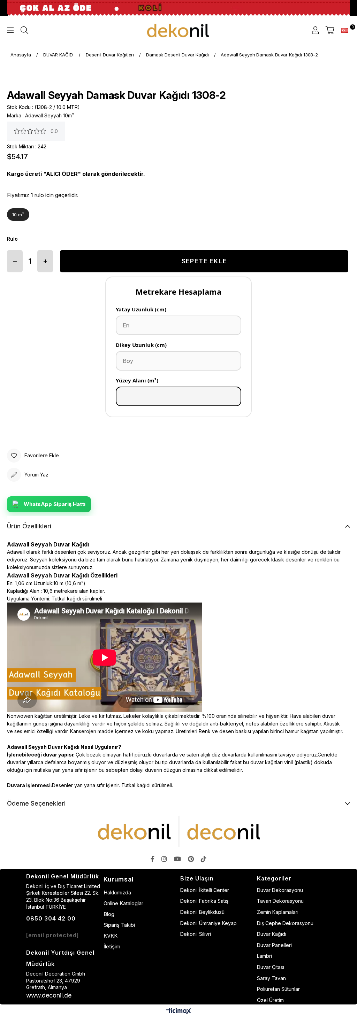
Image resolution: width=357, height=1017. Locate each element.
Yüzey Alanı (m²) (137, 380)
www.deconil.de (48, 995)
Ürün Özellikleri (29, 526)
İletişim (112, 946)
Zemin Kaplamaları (277, 912)
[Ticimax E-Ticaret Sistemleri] (178, 1011)
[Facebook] (152, 859)
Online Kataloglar (123, 903)
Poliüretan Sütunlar (278, 989)
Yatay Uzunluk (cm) (141, 309)
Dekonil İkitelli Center (204, 890)
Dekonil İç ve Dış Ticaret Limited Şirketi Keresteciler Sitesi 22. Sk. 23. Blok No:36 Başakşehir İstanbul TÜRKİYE (63, 896)
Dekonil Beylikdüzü (202, 912)
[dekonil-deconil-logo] (178, 831)
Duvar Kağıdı (271, 934)
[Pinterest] (191, 859)
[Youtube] (177, 859)
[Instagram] (164, 859)
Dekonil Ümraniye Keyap (208, 923)
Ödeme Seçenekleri (36, 803)
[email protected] (52, 935)
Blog (109, 914)
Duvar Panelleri (274, 945)
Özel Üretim (270, 1000)
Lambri (264, 956)
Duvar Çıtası (270, 967)
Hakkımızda (117, 892)
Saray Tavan (271, 978)
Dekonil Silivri (195, 934)
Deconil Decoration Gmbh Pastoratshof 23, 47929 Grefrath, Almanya (55, 980)
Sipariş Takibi (119, 925)
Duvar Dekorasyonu (280, 890)
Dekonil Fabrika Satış (204, 901)
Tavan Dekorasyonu (280, 901)
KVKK (110, 935)
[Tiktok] (203, 859)
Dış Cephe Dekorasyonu (285, 923)
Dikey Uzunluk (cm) (141, 344)
